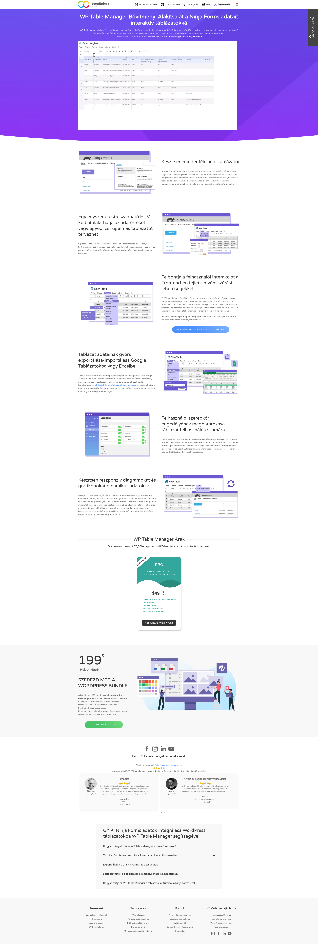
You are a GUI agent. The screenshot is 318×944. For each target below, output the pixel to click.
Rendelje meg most (159, 622)
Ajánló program (96, 923)
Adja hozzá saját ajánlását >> (168, 765)
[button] (161, 813)
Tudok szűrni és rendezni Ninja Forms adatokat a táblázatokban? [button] (141, 855)
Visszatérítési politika (180, 919)
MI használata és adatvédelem (138, 931)
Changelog (96, 919)
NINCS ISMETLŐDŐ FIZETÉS (152, 608)
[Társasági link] (213, 933)
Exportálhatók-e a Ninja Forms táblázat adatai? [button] (130, 864)
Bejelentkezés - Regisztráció (180, 927)
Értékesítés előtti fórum (138, 923)
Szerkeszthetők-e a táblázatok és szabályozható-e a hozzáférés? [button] (140, 873)
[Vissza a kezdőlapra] (93, 4)
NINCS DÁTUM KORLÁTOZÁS (153, 611)
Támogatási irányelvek (138, 919)
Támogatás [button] (193, 4)
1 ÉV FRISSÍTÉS (148, 602)
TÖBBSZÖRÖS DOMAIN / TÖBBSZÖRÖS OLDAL (160, 599)
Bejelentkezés (224, 4)
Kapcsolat (180, 931)
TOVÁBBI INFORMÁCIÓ (102, 725)
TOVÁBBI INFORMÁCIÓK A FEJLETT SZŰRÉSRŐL (202, 329)
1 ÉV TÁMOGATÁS (149, 605)
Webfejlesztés (138, 915)
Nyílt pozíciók (179, 923)
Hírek (207, 4)
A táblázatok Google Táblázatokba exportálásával (115, 385)
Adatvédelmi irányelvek (180, 915)
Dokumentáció (138, 927)
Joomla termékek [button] (172, 4)
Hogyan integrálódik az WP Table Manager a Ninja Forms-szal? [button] (139, 846)
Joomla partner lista (221, 919)
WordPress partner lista (221, 923)
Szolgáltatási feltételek (96, 915)
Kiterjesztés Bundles (221, 915)
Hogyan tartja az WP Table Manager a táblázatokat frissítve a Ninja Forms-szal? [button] (149, 883)
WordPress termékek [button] (148, 4)
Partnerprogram (221, 927)
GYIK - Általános (96, 927)
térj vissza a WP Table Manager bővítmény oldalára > (177, 36)
